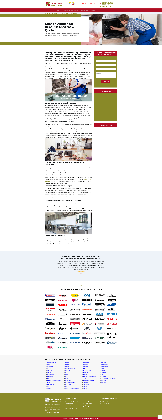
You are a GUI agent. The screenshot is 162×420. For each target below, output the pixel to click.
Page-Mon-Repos (86, 368)
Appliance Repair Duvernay (54, 13)
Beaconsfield (50, 366)
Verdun (102, 374)
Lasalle (66, 376)
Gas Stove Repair (69, 403)
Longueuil (67, 386)
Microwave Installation (88, 403)
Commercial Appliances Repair (72, 401)
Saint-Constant (86, 382)
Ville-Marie (103, 376)
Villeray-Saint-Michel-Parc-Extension (108, 378)
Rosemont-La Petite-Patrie (88, 380)
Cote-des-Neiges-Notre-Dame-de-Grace (54, 381)
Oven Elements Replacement (72, 406)
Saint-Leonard (86, 388)
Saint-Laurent (86, 386)
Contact (93, 10)
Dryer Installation (87, 401)
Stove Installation (87, 406)
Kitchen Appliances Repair (71, 405)
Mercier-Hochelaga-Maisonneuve (72, 388)
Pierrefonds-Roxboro (87, 370)
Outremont (85, 366)
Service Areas (84, 10)
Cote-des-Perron (50, 384)
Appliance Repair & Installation (70, 10)
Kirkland (67, 366)
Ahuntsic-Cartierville (51, 362)
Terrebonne (103, 372)
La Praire (67, 372)
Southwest (103, 370)
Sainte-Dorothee (104, 366)
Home (58, 10)
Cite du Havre (50, 378)
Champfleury (50, 376)
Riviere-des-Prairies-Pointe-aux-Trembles (89, 377)
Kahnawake (67, 364)
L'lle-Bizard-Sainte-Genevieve (71, 368)
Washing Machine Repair (71, 408)
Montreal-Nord (86, 364)
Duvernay (49, 388)
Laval (66, 378)
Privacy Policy (86, 408)
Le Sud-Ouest (68, 384)
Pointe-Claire (86, 372)
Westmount (103, 382)
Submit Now (106, 81)
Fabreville (67, 362)
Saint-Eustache (86, 384)
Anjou (48, 364)
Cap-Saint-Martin (50, 374)
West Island (103, 380)
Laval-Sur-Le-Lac (69, 380)
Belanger (49, 368)
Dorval (48, 386)
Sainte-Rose (103, 368)
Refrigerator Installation (88, 405)
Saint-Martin (103, 362)
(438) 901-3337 (105, 6)
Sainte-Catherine (104, 364)
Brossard (49, 372)
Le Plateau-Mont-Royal (70, 382)
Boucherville (50, 370)
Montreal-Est (86, 362)
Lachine (67, 374)
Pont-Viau (85, 374)
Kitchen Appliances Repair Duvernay (70, 13)
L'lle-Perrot (67, 370)
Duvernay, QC (105, 403)
